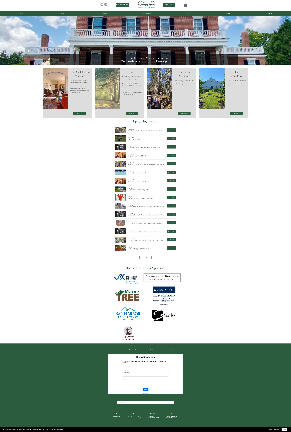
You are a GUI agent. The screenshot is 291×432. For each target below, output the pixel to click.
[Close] (289, 429)
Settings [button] (270, 429)
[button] (185, 5)
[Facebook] (101, 4)
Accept (284, 429)
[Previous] (10, 40)
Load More (145, 257)
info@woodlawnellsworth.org (133, 417)
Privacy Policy (60, 429)
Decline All (276, 429)
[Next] (281, 40)
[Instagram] (105, 4)
